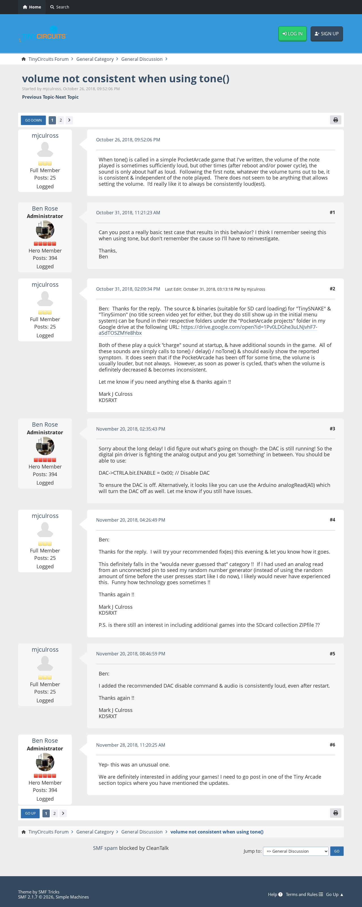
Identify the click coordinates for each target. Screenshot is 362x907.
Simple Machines (72, 897)
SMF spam (105, 848)
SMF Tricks (48, 892)
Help (273, 894)
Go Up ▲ (335, 894)
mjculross (45, 135)
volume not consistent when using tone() (125, 78)
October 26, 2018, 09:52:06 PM (128, 140)
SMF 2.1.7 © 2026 (35, 897)
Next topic (67, 97)
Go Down (33, 120)
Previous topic (38, 97)
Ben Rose (45, 208)
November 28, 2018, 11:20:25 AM (130, 745)
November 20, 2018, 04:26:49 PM (130, 520)
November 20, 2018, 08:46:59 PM (130, 654)
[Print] (335, 119)
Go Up (30, 813)
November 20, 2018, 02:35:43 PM (130, 429)
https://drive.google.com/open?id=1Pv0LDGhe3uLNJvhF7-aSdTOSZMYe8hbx (208, 329)
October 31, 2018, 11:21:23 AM (128, 213)
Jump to (252, 851)
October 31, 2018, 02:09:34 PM (128, 289)
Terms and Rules (302, 894)
